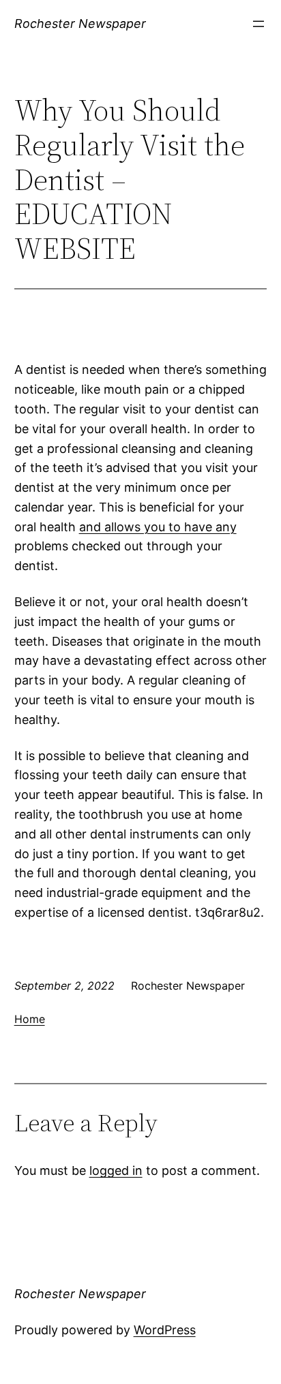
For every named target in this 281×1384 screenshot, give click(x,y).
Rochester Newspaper (80, 23)
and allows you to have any (158, 527)
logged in (116, 1170)
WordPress (165, 1330)
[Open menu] (258, 24)
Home (29, 1019)
